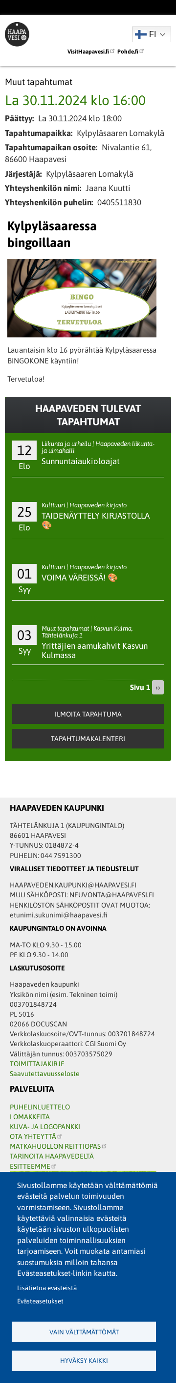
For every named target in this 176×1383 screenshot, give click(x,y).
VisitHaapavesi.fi (88, 51)
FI (152, 34)
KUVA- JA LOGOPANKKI (45, 1127)
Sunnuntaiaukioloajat (81, 461)
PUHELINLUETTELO (40, 1107)
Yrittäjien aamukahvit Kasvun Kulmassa (95, 650)
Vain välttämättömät (84, 1332)
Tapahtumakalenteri (88, 739)
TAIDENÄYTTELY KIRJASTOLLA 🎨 (96, 520)
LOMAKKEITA (30, 1117)
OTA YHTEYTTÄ (33, 1136)
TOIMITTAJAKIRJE (37, 1064)
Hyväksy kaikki (84, 1360)
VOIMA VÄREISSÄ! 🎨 (80, 577)
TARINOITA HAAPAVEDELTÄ (52, 1156)
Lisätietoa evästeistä (47, 1288)
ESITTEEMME (30, 1166)
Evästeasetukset (40, 1301)
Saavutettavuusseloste (45, 1074)
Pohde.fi (127, 51)
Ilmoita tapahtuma (88, 714)
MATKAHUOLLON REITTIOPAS (55, 1146)
